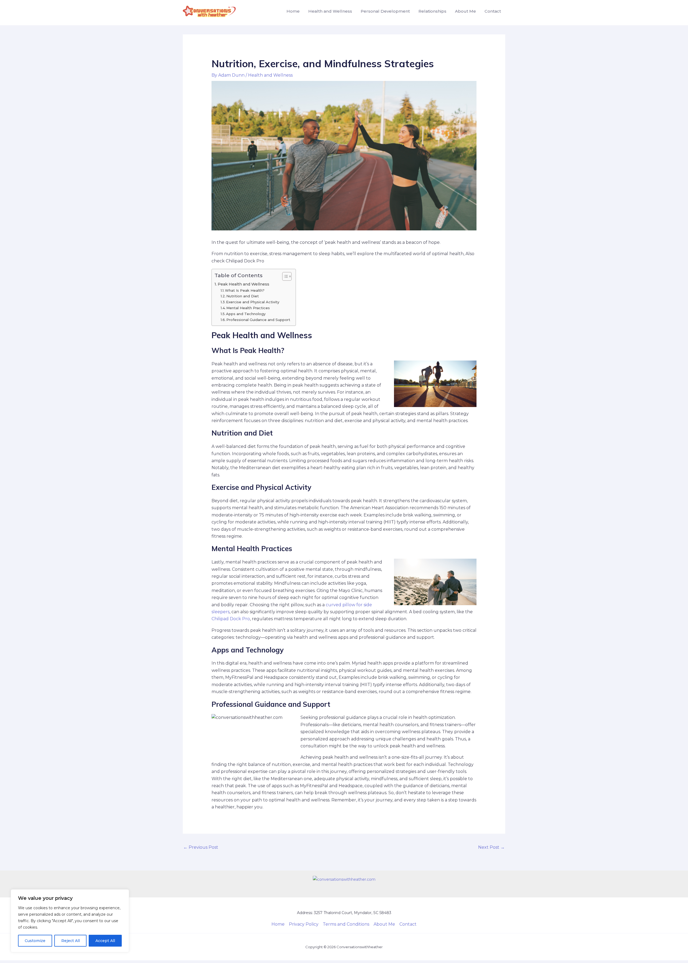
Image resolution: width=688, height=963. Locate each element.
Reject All (70, 940)
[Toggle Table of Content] (284, 276)
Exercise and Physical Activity (252, 302)
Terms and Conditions (346, 924)
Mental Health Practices (248, 308)
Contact (493, 11)
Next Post (491, 847)
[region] (70, 920)
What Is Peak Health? (244, 290)
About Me (465, 11)
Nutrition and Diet (242, 296)
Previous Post (200, 847)
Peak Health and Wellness (243, 284)
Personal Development (385, 11)
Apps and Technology (246, 314)
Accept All (105, 940)
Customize (35, 940)
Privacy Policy (303, 924)
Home (293, 11)
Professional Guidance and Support (258, 320)
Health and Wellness (330, 11)
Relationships (432, 11)
